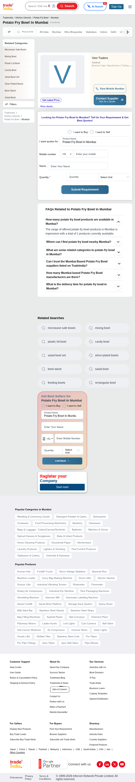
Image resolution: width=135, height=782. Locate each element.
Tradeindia (8, 17)
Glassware (95, 523)
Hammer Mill (52, 597)
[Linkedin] (107, 764)
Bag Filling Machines (28, 617)
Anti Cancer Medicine (29, 630)
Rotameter (79, 584)
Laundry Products (27, 549)
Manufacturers (96, 729)
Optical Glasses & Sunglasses (33, 536)
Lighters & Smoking (54, 549)
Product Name (69, 139)
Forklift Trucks (45, 571)
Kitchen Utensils (23, 17)
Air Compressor (56, 630)
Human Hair (24, 571)
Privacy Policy (29, 777)
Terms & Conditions (45, 777)
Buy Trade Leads (18, 734)
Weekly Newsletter (59, 712)
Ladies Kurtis (49, 623)
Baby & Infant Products (69, 536)
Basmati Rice (99, 571)
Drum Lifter (85, 578)
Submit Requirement (85, 189)
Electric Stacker (106, 578)
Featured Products (98, 745)
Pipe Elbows (91, 642)
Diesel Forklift (24, 604)
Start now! (62, 487)
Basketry (77, 523)
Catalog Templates (98, 693)
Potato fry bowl (41, 17)
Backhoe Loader (26, 578)
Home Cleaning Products (31, 542)
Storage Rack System (80, 604)
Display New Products (20, 729)
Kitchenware (84, 542)
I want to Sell (103, 132)
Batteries (77, 529)
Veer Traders (100, 57)
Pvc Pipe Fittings (26, 642)
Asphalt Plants (55, 617)
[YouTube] (122, 764)
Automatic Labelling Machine (82, 597)
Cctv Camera (88, 623)
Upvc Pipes (48, 642)
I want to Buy (80, 132)
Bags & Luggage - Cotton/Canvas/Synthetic (41, 529)
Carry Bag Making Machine (57, 578)
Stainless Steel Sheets (51, 610)
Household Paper (61, 542)
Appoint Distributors (98, 699)
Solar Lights (100, 630)
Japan (13, 749)
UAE (78, 749)
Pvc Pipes (91, 636)
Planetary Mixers (26, 623)
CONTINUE (60, 461)
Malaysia (54, 749)
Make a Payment (58, 707)
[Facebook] (100, 764)
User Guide (15, 672)
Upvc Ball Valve (69, 642)
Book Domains (96, 672)
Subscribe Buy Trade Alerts (23, 739)
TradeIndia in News (59, 683)
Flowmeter (97, 584)
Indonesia (67, 749)
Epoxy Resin (106, 604)
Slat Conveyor (77, 617)
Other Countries (17, 752)
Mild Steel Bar (25, 610)
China (22, 749)
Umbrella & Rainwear (58, 555)
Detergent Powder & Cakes (71, 516)
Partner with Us (57, 701)
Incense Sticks (79, 630)
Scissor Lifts (24, 584)
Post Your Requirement (61, 729)
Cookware (22, 523)
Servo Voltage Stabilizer (72, 571)
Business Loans (97, 688)
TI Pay (92, 678)
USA (101, 749)
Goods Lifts (23, 636)
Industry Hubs (96, 734)
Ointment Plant (99, 617)
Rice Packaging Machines (95, 591)
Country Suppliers (98, 739)
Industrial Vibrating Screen (51, 584)
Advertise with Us (97, 667)
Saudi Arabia (89, 749)
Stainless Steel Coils (68, 636)
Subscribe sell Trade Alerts (62, 739)
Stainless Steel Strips (82, 610)
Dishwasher (99, 516)
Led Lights (69, 623)
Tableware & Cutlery (28, 555)
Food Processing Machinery (50, 523)
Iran (108, 749)
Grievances (16, 777)
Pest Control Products (84, 549)
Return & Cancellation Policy (23, 678)
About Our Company (59, 667)
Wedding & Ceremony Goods (33, 516)
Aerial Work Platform (50, 604)
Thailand (42, 749)
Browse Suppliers (58, 734)
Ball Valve (107, 623)
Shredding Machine (28, 597)
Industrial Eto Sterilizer (61, 591)
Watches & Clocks (98, 529)
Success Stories (57, 672)
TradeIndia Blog (57, 678)
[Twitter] (114, 764)
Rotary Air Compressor (30, 591)
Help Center (15, 667)
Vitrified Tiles (43, 636)
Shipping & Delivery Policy (22, 683)
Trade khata (95, 683)
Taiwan (31, 749)
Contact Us (55, 696)
